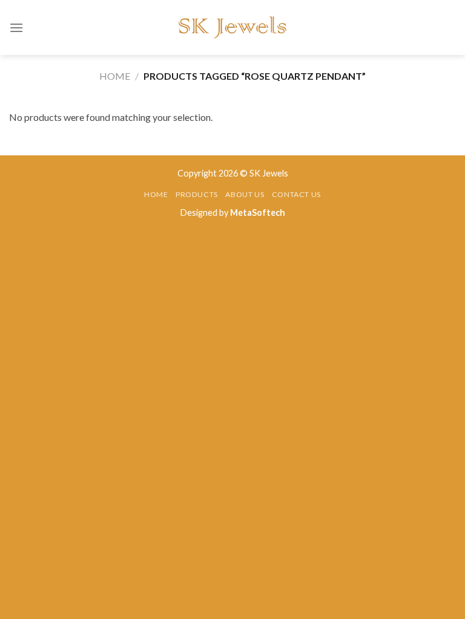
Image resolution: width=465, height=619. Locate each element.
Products (197, 194)
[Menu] (16, 27)
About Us (244, 194)
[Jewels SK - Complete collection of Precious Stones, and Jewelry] (232, 27)
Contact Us (296, 194)
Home (114, 76)
